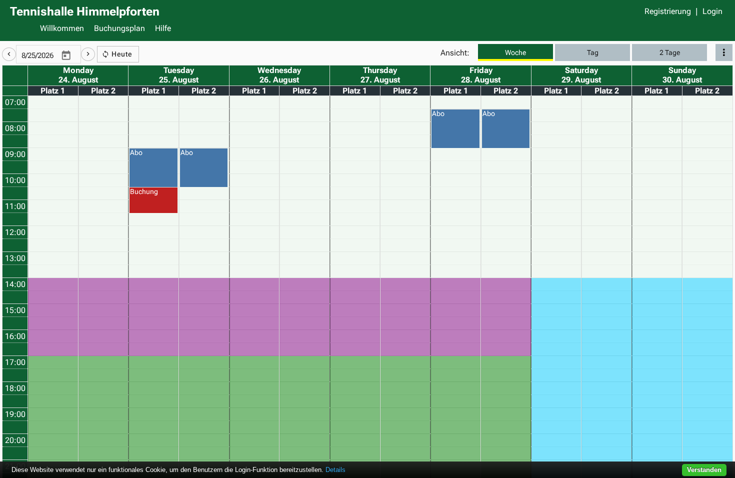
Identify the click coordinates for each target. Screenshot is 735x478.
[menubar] (380, 29)
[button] (9, 54)
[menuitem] (62, 29)
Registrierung (667, 11)
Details (336, 470)
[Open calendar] (66, 56)
